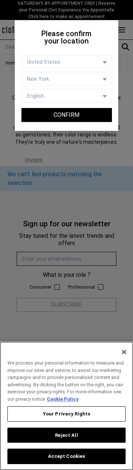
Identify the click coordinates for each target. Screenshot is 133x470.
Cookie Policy (63, 399)
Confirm (66, 114)
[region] (66, 406)
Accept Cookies (66, 456)
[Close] (124, 352)
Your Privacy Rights (66, 414)
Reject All (66, 435)
